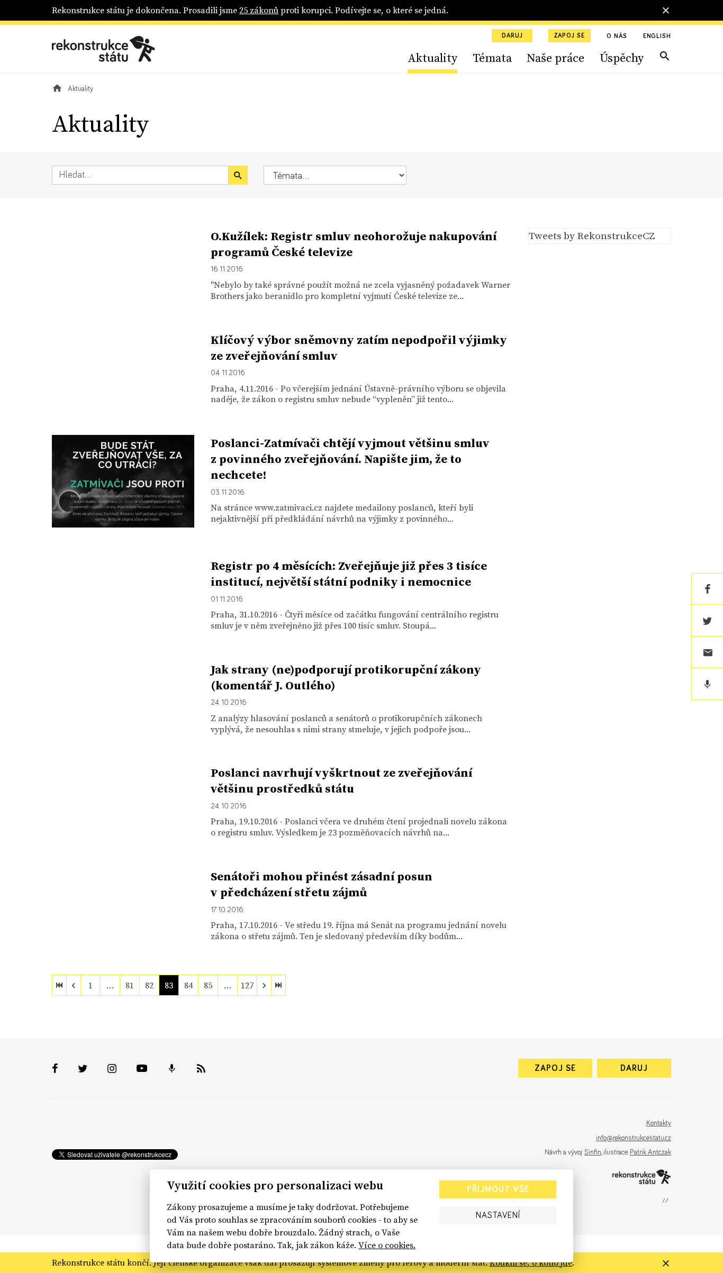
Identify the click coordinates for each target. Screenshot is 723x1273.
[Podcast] (707, 684)
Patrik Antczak (650, 1152)
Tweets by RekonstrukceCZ (592, 235)
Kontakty (658, 1123)
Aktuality (432, 58)
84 (188, 985)
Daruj (512, 36)
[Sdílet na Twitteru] (707, 620)
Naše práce (555, 58)
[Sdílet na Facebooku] (707, 589)
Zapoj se (569, 36)
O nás (617, 36)
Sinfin (592, 1152)
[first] (59, 985)
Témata (492, 58)
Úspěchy (622, 58)
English (657, 36)
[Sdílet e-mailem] (707, 652)
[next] (264, 985)
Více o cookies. (386, 1245)
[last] (278, 985)
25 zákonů (258, 10)
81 (129, 985)
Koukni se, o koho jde (531, 1262)
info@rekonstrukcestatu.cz (633, 1138)
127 (247, 985)
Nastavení (498, 1215)
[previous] (73, 985)
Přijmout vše (498, 1189)
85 (208, 985)
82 (149, 985)
